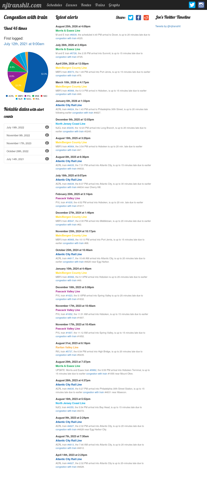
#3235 (70, 127)
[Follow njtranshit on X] (192, 5)
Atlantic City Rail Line (69, 105)
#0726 (73, 53)
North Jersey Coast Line (70, 123)
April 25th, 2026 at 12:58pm (72, 63)
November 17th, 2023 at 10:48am (75, 306)
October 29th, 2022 (27, 151)
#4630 (70, 388)
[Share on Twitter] (130, 17)
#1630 (69, 202)
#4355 (70, 407)
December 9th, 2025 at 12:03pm (75, 119)
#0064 (71, 146)
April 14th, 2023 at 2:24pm (71, 455)
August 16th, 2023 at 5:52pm (73, 399)
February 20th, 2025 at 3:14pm (74, 194)
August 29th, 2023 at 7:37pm (73, 362)
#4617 (70, 258)
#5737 (69, 351)
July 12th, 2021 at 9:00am (24, 43)
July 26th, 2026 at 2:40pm (71, 45)
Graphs (114, 4)
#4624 (70, 109)
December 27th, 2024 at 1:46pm (75, 212)
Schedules (54, 4)
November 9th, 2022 (27, 135)
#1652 (69, 314)
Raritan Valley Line (67, 347)
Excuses (71, 4)
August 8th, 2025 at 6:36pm (72, 157)
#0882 (93, 370)
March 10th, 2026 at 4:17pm (72, 82)
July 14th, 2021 (27, 159)
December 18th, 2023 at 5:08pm (75, 287)
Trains (100, 4)
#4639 (70, 183)
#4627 (70, 426)
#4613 (70, 444)
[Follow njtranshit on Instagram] (201, 5)
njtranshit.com (22, 5)
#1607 (69, 332)
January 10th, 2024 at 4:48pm (73, 268)
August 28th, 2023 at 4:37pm (73, 380)
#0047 (71, 221)
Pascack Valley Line (68, 198)
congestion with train (66, 38)
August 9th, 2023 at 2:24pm (72, 417)
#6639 (73, 34)
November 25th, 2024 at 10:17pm (76, 231)
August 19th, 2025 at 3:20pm (73, 138)
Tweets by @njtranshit (167, 26)
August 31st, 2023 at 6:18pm (73, 343)
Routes (86, 4)
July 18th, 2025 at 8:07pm (71, 175)
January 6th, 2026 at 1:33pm (73, 101)
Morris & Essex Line (68, 30)
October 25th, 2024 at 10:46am (74, 250)
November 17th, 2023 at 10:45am (75, 324)
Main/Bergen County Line (71, 68)
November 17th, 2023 (27, 143)
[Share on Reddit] (146, 17)
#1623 (69, 295)
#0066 (71, 90)
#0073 (71, 71)
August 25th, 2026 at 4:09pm (73, 26)
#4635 (70, 165)
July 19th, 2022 (27, 127)
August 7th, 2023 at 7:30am (72, 436)
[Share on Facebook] (138, 17)
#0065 (71, 239)
